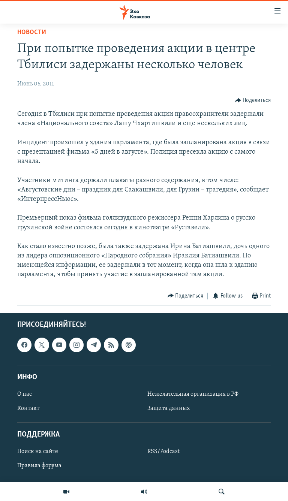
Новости (31, 32)
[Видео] (66, 491)
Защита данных (168, 408)
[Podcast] (129, 345)
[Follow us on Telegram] (94, 345)
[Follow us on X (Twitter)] (41, 345)
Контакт (28, 408)
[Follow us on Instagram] (76, 345)
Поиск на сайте (37, 452)
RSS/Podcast (163, 452)
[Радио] (144, 491)
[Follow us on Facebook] (24, 345)
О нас (24, 394)
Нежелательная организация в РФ (192, 394)
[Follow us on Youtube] (59, 345)
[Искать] (221, 491)
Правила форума (39, 466)
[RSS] (111, 345)
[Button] (253, 100)
